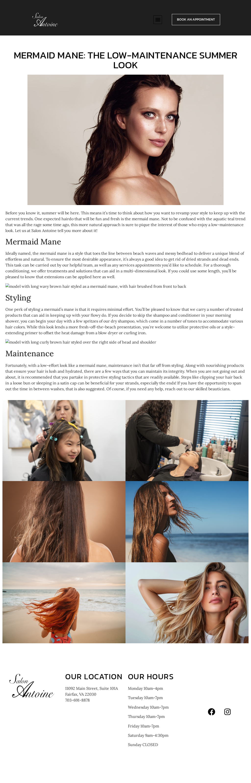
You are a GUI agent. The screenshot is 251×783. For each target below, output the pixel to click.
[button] (157, 19)
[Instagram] (227, 711)
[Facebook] (211, 711)
